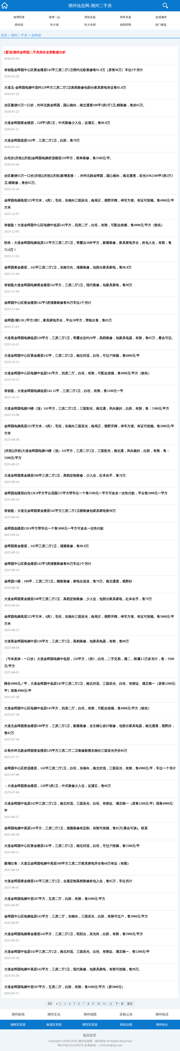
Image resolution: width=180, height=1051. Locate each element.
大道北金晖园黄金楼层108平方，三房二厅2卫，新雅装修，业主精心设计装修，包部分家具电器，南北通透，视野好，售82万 (89, 729)
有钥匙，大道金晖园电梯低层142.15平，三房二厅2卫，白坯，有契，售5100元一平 (63, 391)
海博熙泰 (19, 17)
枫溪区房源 (54, 1024)
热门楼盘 (161, 24)
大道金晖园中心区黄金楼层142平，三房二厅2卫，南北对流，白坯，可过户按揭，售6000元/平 (72, 355)
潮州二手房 (19, 35)
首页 (4, 35)
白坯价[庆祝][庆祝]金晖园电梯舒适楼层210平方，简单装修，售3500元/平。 (58, 158)
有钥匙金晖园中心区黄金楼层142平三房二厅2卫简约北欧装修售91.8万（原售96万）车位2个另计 (73, 70)
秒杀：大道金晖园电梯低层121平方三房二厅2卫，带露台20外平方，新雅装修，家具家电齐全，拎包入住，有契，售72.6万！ (88, 246)
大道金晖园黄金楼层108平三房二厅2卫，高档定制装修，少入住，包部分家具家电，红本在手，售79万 (78, 599)
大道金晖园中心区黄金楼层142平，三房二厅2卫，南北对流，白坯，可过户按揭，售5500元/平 (72, 846)
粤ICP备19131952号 (71, 1045)
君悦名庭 (90, 17)
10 (98, 1003)
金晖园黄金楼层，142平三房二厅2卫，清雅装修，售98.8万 (46, 546)
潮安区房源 (90, 1024)
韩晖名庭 (125, 17)
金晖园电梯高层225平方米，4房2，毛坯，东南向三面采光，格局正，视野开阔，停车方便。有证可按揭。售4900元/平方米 (89, 204)
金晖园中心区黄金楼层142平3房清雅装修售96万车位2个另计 (47, 302)
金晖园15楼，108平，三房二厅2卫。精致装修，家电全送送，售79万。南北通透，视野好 (68, 581)
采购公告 (126, 1014)
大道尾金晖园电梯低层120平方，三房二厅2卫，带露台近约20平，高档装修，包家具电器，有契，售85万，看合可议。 (89, 338)
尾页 (130, 1003)
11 (104, 1003)
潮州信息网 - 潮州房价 (92, 1041)
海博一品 (54, 17)
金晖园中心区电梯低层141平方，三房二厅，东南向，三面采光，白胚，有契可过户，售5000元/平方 (76, 916)
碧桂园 (19, 24)
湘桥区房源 (18, 1024)
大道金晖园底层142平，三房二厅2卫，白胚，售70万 (42, 140)
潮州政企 (162, 1024)
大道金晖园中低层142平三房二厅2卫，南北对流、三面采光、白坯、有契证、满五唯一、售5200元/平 (77, 951)
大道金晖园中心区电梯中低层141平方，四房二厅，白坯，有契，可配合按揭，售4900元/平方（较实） (77, 373)
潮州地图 (90, 1014)
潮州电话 (162, 1014)
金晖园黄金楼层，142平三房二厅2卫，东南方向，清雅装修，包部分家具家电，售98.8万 (67, 267)
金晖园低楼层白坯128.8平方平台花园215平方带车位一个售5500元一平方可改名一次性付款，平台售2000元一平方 (86, 493)
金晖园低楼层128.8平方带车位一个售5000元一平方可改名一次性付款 (54, 528)
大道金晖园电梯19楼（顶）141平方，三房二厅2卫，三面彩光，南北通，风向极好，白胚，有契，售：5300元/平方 (86, 408)
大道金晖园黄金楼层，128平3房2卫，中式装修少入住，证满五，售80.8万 (57, 123)
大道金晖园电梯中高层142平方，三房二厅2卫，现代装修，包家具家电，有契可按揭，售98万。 (73, 969)
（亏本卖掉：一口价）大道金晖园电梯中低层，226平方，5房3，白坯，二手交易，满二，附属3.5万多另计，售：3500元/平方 (89, 662)
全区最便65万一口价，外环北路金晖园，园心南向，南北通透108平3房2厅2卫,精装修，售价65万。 (75, 105)
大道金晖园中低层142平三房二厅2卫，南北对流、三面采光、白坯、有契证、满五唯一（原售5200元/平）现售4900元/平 (88, 807)
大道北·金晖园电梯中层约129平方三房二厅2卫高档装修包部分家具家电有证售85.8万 (65, 87)
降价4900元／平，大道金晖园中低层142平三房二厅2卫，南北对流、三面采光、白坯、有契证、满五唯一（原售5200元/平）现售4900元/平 (90, 687)
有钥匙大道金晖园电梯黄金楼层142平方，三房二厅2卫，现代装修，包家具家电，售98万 (68, 285)
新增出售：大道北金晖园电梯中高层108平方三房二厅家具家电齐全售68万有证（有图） (67, 863)
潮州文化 (53, 1014)
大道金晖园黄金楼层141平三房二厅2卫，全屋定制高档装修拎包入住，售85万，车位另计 (68, 881)
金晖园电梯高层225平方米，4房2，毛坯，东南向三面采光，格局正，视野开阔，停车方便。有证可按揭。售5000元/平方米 (89, 429)
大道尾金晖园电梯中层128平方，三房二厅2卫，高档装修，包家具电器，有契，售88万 (66, 641)
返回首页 (89, 1035)
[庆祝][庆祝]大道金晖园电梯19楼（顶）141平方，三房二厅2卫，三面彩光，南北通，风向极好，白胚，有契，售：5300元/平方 (87, 454)
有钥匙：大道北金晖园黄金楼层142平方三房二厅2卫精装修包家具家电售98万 (60, 511)
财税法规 (126, 1024)
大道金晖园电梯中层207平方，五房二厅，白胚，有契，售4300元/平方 (54, 899)
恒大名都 (90, 24)
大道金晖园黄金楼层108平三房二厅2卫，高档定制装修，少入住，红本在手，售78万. (65, 475)
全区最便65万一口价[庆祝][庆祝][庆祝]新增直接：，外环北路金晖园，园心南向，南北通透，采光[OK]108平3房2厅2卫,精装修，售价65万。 (88, 179)
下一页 (119, 1003)
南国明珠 (125, 24)
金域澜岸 (161, 17)
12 (110, 1003)
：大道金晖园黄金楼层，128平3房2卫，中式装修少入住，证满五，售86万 (57, 786)
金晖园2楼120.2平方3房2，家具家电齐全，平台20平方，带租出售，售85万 (58, 320)
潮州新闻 (18, 1014)
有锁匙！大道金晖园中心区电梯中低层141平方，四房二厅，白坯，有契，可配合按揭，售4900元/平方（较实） (84, 225)
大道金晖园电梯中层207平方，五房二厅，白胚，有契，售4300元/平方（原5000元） (64, 987)
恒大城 (54, 24)
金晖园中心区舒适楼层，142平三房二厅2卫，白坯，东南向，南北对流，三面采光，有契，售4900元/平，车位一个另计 (90, 768)
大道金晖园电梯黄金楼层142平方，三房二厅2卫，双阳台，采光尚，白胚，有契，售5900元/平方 (73, 934)
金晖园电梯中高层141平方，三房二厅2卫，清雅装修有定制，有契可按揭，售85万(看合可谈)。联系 (76, 828)
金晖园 (36, 35)
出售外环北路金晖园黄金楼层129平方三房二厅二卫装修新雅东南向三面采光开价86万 (65, 750)
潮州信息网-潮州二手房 (90, 5)
